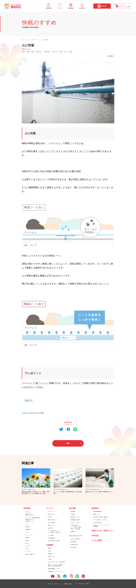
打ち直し (50, 517)
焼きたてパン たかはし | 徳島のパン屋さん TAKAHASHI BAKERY (56, 565)
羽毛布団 (27, 526)
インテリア (28, 551)
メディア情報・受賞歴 (76, 527)
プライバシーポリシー (76, 522)
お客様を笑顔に (74, 544)
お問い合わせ (68, 584)
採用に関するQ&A (97, 522)
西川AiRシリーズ (29, 521)
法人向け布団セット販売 (53, 540)
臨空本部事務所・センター (54, 568)
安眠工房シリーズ (29, 519)
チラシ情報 (50, 535)
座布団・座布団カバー (30, 554)
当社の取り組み (74, 525)
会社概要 (73, 511)
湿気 (28, 51)
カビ (66, 51)
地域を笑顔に (74, 541)
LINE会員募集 (51, 538)
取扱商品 (27, 508)
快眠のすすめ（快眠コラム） (103, 531)
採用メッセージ (97, 514)
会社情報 (72, 508)
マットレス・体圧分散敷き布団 (32, 517)
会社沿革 (73, 514)
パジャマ (27, 546)
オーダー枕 (28, 513)
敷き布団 (47, 51)
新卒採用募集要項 (97, 511)
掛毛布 (26, 540)
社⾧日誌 (95, 535)
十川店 (49, 559)
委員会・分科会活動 (75, 528)
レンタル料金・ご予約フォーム (55, 532)
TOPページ (25, 39)
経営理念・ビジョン (75, 517)
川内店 (49, 551)
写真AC (33, 413)
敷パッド (27, 543)
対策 (61, 51)
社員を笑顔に (74, 547)
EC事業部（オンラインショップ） (56, 571)
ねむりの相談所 (51, 522)
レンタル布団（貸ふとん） (54, 530)
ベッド (26, 524)
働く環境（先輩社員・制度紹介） (101, 517)
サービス (49, 508)
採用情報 (95, 508)
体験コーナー (51, 525)
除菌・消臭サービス (52, 519)
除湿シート (39, 51)
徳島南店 (50, 553)
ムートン (27, 532)
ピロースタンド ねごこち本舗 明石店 (56, 562)
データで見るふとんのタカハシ (100, 519)
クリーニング (51, 511)
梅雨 (23, 51)
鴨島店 (49, 548)
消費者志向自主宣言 (75, 519)
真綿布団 (27, 537)
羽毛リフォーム (51, 514)
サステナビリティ (76, 536)
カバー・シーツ (29, 535)
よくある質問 (97, 540)
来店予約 (50, 528)
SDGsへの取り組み (75, 539)
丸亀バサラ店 (51, 556)
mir (23, 413)
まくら (26, 511)
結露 (33, 51)
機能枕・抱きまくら (30, 514)
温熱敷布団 (28, 529)
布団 (71, 51)
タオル (26, 548)
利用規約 (73, 531)
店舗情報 (49, 545)
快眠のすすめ (35, 39)
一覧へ (68, 443)
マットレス (55, 51)
